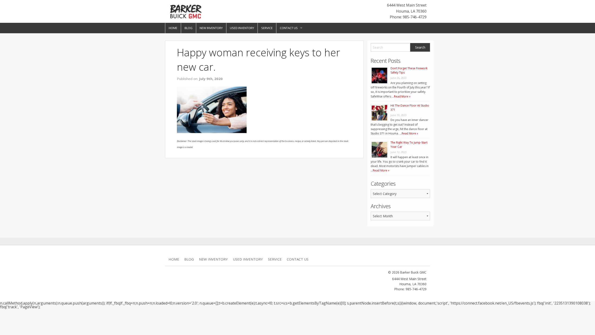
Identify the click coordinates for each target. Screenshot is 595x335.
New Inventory (211, 28)
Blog (188, 28)
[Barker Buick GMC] (186, 10)
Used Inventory (242, 28)
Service (267, 28)
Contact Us (289, 28)
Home (173, 28)
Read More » (402, 96)
